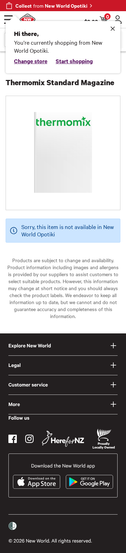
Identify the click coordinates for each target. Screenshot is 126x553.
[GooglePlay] (89, 482)
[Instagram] (29, 439)
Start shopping (74, 61)
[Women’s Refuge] (12, 526)
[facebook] (12, 439)
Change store (30, 61)
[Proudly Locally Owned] (103, 439)
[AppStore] (36, 482)
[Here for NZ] (63, 439)
